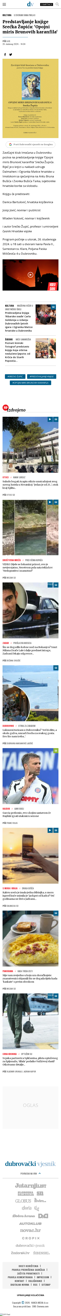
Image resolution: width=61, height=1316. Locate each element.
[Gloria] (26, 1208)
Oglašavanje (35, 1281)
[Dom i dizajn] (43, 1215)
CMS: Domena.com (40, 1306)
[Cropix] (30, 1238)
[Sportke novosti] (40, 1193)
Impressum (43, 1277)
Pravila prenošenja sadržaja (28, 1269)
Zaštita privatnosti (28, 1273)
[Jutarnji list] (30, 1185)
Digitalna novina (20, 1284)
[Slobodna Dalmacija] (25, 1193)
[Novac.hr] (30, 1230)
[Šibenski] (41, 1252)
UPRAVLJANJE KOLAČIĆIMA (30, 1295)
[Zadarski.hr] (20, 1252)
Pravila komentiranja (20, 1277)
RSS (35, 1284)
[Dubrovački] (30, 4)
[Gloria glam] (37, 1208)
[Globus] (23, 1200)
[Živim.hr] (40, 1200)
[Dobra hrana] (24, 1215)
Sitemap (46, 1284)
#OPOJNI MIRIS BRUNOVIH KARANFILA (30, 382)
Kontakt (19, 1281)
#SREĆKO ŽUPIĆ (15, 376)
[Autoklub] (30, 1223)
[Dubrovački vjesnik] (30, 1245)
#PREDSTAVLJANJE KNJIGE (42, 376)
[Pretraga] (57, 4)
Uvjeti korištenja (28, 1266)
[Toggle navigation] (4, 4)
